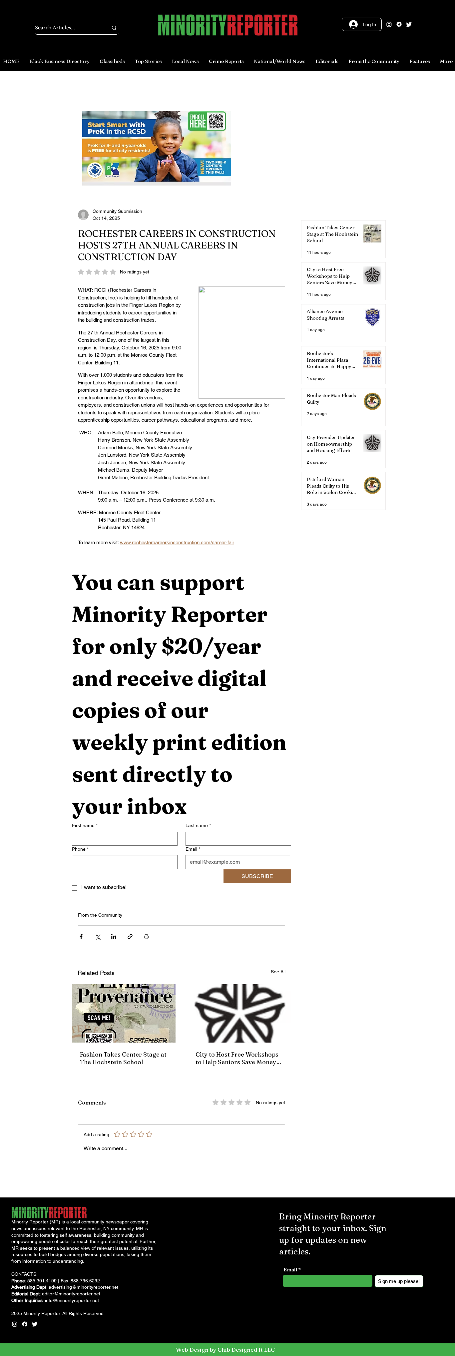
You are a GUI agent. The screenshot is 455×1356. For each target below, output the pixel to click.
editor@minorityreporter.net (71, 1293)
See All (278, 971)
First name (85, 825)
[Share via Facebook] (81, 936)
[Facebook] (399, 24)
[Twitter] (409, 24)
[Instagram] (389, 24)
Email (193, 849)
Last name (198, 825)
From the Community (100, 915)
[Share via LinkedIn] (114, 936)
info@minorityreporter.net (72, 1300)
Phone (80, 849)
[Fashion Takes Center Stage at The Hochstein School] (124, 1013)
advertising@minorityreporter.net (83, 1287)
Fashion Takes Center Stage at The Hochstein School (123, 1058)
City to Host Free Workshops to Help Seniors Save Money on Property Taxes (237, 1058)
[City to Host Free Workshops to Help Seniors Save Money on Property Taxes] (239, 1013)
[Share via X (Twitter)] (97, 936)
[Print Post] (146, 936)
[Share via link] (130, 936)
